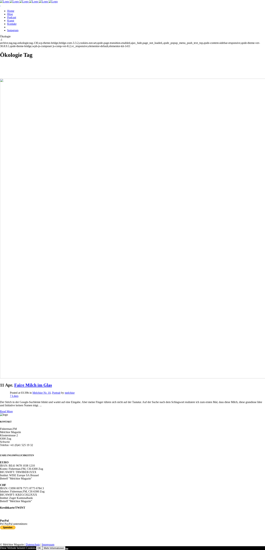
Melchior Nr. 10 (41, 392)
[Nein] (66, 548)
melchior (70, 392)
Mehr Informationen (54, 548)
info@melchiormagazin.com (16, 448)
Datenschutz (33, 544)
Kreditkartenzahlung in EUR (16, 510)
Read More (6, 411)
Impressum (48, 544)
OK (39, 548)
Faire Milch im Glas (33, 385)
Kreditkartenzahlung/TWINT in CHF (21, 514)
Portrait (56, 392)
